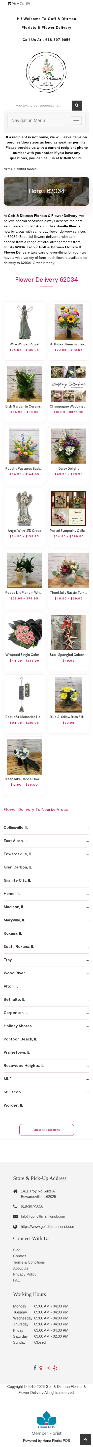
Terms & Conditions (29, 1262)
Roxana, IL (13, 933)
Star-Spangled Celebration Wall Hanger (69, 655)
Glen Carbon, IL (18, 867)
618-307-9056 (58, 40)
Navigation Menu (28, 120)
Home (8, 169)
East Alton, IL (16, 840)
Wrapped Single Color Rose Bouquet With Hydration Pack (24, 655)
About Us (20, 1268)
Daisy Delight (69, 468)
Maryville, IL (14, 920)
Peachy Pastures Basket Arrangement (24, 468)
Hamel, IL (12, 893)
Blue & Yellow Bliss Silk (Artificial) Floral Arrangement (69, 717)
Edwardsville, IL (18, 854)
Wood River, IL (17, 973)
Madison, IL (14, 906)
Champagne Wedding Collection (69, 406)
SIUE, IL (10, 1078)
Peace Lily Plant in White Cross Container (24, 592)
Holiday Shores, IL (20, 1025)
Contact (19, 1256)
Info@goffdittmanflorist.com (43, 1216)
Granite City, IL (17, 880)
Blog (16, 1250)
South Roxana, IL (19, 946)
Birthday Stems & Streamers (69, 344)
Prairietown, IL (17, 1052)
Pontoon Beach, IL (20, 1039)
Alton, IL (11, 986)
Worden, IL (13, 1105)
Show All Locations (46, 1130)
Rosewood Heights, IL (24, 1065)
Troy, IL (10, 959)
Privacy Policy (24, 1274)
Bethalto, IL (14, 999)
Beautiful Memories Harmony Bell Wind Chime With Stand (24, 717)
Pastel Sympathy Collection (69, 531)
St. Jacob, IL (15, 1092)
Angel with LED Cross (24, 531)
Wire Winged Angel (24, 344)
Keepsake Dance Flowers (24, 779)
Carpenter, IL (16, 1012)
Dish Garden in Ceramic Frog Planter (24, 406)
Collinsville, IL (16, 827)
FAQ (17, 1280)
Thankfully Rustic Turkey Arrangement (69, 592)
